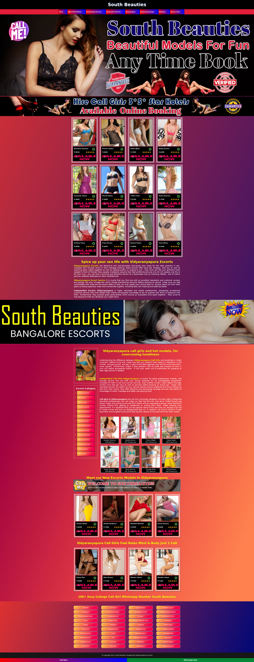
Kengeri (140, 616)
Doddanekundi (113, 616)
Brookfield (85, 646)
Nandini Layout (168, 607)
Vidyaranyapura (168, 646)
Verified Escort (83, 421)
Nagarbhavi (141, 646)
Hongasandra (113, 629)
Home (61, 12)
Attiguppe (85, 612)
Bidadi (85, 625)
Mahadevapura (140, 633)
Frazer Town (113, 620)
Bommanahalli (86, 633)
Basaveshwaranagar (147, 12)
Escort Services (83, 412)
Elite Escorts (82, 402)
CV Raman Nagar (113, 612)
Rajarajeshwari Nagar (168, 612)
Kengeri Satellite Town (141, 620)
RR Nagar (168, 620)
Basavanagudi (130, 12)
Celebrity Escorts (84, 444)
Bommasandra (85, 637)
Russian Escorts (83, 407)
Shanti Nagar (168, 625)
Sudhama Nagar (168, 629)
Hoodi (113, 633)
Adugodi (86, 607)
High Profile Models (74, 12)
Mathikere (140, 642)
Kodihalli (141, 625)
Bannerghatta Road (86, 616)
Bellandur (162, 12)
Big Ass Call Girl (83, 440)
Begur (86, 620)
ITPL (113, 637)
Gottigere (113, 625)
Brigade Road (85, 642)
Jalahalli (113, 642)
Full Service (82, 454)
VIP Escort (81, 398)
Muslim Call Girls (84, 435)
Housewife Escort (84, 426)
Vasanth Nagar (168, 642)
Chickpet (113, 607)
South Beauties (127, 4)
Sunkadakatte (168, 633)
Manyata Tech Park (140, 637)
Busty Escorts (83, 449)
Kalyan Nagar (140, 607)
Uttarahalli (168, 637)
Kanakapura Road (141, 612)
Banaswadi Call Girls (113, 12)
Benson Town (175, 12)
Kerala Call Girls (83, 430)
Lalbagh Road (141, 629)
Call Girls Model (83, 393)
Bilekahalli (85, 629)
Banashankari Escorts (94, 12)
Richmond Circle (168, 616)
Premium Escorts (84, 416)
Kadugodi (113, 646)
